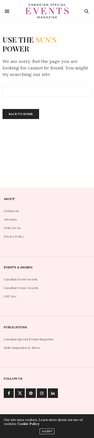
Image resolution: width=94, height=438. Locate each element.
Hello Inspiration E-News (22, 348)
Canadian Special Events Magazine (29, 339)
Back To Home (21, 114)
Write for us (12, 228)
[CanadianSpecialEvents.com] (47, 11)
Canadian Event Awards (21, 279)
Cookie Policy (28, 424)
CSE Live (10, 296)
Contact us (11, 211)
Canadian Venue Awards (21, 288)
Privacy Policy (14, 236)
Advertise (10, 219)
